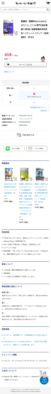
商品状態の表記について (38, 107)
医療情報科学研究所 (25, 115)
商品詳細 (43, 111)
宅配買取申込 (28, 135)
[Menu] (3, 3)
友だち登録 (16, 148)
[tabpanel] (10, 27)
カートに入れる (25, 64)
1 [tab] (10, 44)
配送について (9, 72)
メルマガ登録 (38, 148)
